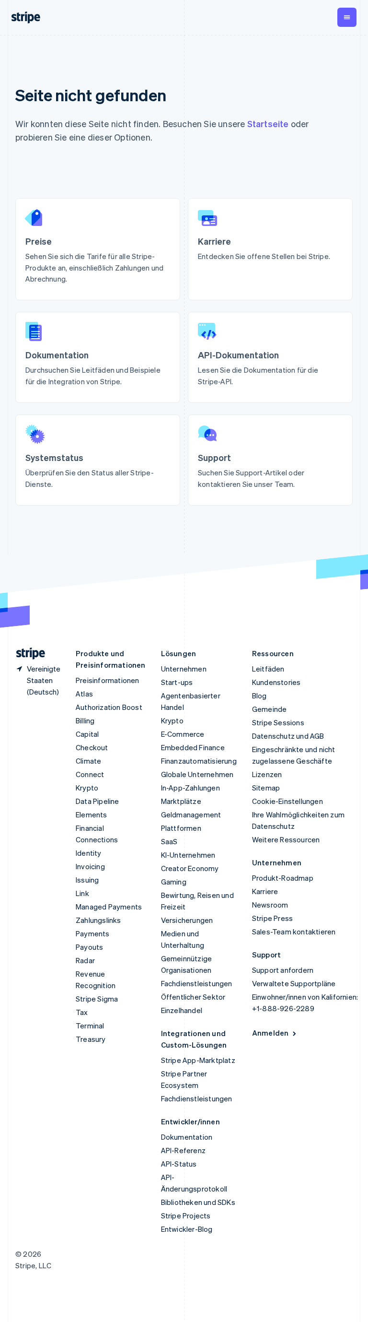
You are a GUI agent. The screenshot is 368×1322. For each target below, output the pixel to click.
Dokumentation (187, 1137)
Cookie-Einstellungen (287, 801)
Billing (85, 720)
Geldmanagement (191, 814)
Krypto (87, 787)
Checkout (92, 747)
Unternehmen (184, 668)
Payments (93, 933)
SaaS (169, 841)
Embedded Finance (193, 747)
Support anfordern (282, 970)
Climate (88, 761)
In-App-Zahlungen (190, 787)
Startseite (268, 123)
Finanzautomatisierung (199, 761)
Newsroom (270, 904)
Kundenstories (276, 682)
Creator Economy (190, 868)
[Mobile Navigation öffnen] (346, 17)
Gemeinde (269, 709)
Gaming (173, 881)
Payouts (89, 947)
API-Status (179, 1164)
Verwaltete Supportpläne (294, 983)
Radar (85, 960)
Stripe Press (272, 918)
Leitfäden (268, 668)
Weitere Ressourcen (286, 839)
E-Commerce (183, 734)
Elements (91, 814)
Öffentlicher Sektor (193, 997)
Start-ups (177, 682)
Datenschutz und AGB (288, 736)
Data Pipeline (97, 801)
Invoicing (90, 866)
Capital (87, 734)
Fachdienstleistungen (196, 983)
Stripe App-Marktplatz (198, 1060)
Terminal (90, 1025)
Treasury (91, 1039)
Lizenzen (267, 774)
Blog (259, 695)
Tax (82, 1012)
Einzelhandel (181, 1010)
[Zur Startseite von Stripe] (26, 654)
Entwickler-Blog (187, 1229)
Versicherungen (187, 920)
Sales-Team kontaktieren (294, 931)
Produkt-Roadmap (282, 878)
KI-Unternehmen (188, 855)
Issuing (87, 880)
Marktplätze (181, 801)
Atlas (84, 693)
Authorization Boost (109, 707)
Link (82, 893)
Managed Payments (109, 906)
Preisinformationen (107, 680)
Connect (90, 774)
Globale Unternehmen (197, 774)
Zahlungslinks (98, 920)
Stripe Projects (186, 1215)
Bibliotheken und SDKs (198, 1202)
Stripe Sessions (278, 722)
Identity (89, 853)
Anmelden (270, 1033)
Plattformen (181, 828)
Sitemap (266, 787)
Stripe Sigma (97, 998)
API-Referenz (183, 1150)
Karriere (265, 891)
